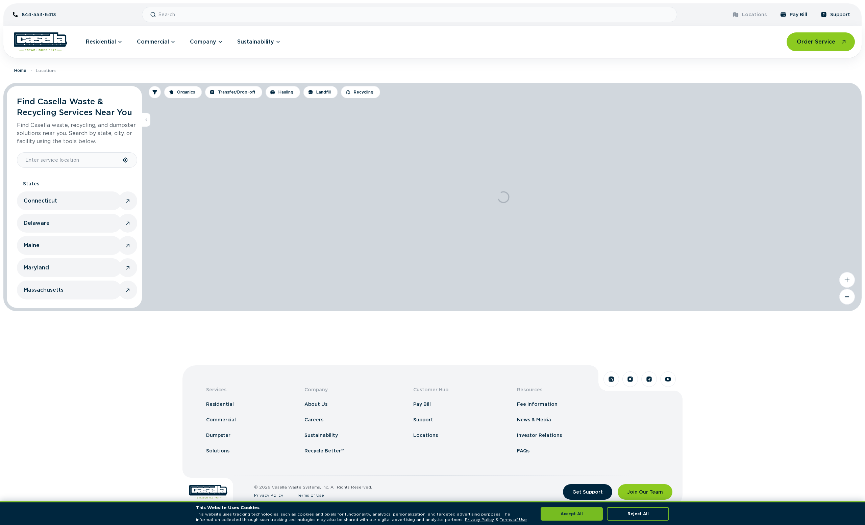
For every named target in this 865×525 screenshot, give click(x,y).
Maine (32, 245)
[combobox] (414, 14)
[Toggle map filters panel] (155, 92)
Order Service (816, 41)
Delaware (37, 223)
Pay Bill (798, 14)
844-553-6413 (39, 14)
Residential (101, 41)
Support (840, 14)
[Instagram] (630, 379)
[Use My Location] (126, 160)
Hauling (285, 92)
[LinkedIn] (611, 379)
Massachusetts (44, 290)
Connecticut (40, 201)
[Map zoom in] (847, 280)
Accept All (572, 513)
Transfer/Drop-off (236, 92)
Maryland (36, 267)
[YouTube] (668, 379)
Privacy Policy (268, 495)
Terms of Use (310, 495)
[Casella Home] (41, 41)
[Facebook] (649, 379)
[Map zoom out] (847, 297)
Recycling (363, 92)
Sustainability (255, 41)
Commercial (153, 41)
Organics (186, 92)
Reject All (638, 513)
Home (20, 70)
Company (203, 41)
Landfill (323, 92)
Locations (754, 14)
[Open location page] (127, 200)
